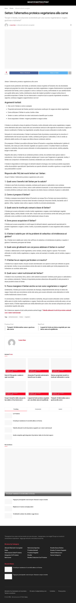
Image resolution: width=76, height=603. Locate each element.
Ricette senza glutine (56, 548)
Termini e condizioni (10, 593)
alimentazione (13, 317)
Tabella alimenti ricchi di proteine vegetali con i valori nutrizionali (32, 428)
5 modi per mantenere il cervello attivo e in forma (27, 421)
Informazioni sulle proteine (13, 552)
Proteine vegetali (33, 552)
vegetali (27, 317)
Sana (26, 597)
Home (6, 8)
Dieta (21, 317)
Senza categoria (55, 555)
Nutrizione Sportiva (33, 548)
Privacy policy (62, 591)
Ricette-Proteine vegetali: (58, 550)
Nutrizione (8, 557)
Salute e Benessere (56, 552)
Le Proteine (16, 413)
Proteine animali (33, 550)
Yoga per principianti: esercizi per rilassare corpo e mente (30, 499)
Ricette (11, 8)
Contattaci (52, 591)
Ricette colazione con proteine (37, 557)
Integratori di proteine (12, 555)
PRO (10, 597)
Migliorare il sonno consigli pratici (23, 506)
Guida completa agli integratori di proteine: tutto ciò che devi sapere (33, 435)
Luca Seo (13, 25)
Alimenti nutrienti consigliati (22, 8)
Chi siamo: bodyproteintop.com (38, 591)
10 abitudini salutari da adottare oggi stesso (26, 514)
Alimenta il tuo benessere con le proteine (15, 591)
